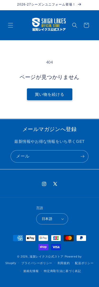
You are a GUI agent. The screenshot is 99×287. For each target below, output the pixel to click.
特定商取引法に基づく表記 (62, 271)
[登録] (82, 156)
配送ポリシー (84, 263)
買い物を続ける (49, 94)
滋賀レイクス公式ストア (47, 256)
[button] (10, 25)
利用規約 (64, 263)
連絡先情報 (31, 271)
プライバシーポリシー (36, 263)
